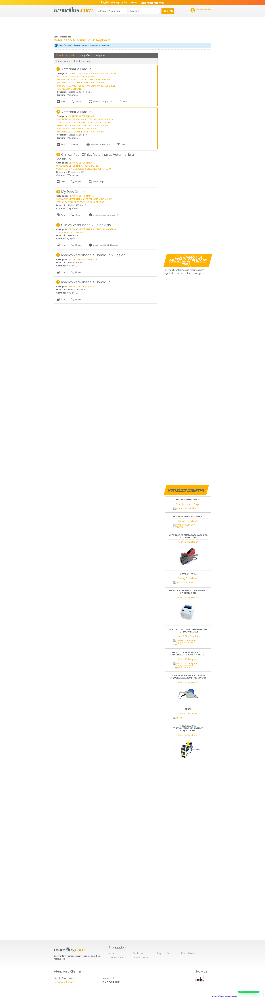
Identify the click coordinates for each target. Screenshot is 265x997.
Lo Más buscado (141, 957)
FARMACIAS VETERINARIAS (70, 199)
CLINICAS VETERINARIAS (81, 73)
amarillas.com (73, 10)
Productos (138, 953)
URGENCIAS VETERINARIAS (81, 76)
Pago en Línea (164, 953)
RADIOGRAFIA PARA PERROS (71, 85)
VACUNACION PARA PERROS (100, 85)
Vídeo (125, 102)
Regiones (100, 55)
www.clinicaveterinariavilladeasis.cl (105, 245)
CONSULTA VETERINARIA (98, 79)
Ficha (63, 102)
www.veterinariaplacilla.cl (102, 101)
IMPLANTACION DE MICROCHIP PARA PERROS (80, 82)
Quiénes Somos (117, 957)
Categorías (84, 55)
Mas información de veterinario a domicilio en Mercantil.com (84, 45)
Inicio (111, 953)
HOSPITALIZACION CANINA (70, 88)
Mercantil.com (188, 953)
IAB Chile (199, 978)
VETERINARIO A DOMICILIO (70, 79)
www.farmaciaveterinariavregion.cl (105, 215)
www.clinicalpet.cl (99, 181)
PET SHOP (61, 76)
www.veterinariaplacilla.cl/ (100, 144)
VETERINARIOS (92, 165)
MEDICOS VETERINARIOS (81, 286)
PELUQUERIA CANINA (106, 73)
